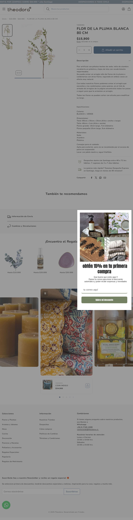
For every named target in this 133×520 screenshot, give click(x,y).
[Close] (128, 213)
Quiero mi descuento (104, 299)
